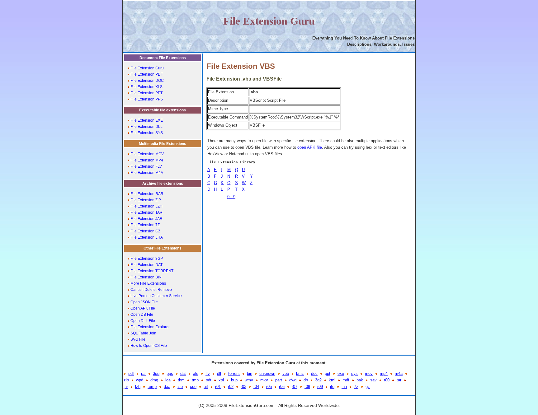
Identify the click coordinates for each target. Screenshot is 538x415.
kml (332, 380)
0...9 (231, 196)
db (306, 380)
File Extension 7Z (145, 225)
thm (181, 380)
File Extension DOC (147, 80)
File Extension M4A (146, 172)
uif (206, 386)
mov (369, 373)
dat (183, 373)
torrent (234, 373)
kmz (300, 373)
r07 (294, 386)
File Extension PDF (146, 74)
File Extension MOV (147, 154)
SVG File (137, 339)
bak (359, 380)
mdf (345, 380)
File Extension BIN (146, 277)
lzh (137, 386)
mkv (264, 380)
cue (193, 386)
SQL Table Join (143, 333)
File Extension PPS (146, 99)
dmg (154, 380)
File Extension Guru (147, 68)
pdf (131, 373)
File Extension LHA (146, 237)
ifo (332, 386)
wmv (249, 380)
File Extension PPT (146, 93)
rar (143, 373)
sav (373, 380)
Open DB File (141, 314)
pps (170, 373)
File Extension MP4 (146, 160)
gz (368, 386)
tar (399, 380)
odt (208, 380)
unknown (267, 373)
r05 (269, 386)
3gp (156, 373)
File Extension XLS (146, 87)
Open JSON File (144, 302)
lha (344, 386)
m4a (399, 373)
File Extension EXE (146, 120)
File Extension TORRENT (151, 271)
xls (195, 373)
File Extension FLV (146, 166)
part (278, 380)
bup (234, 380)
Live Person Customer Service (156, 296)
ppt (327, 373)
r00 (386, 380)
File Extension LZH (146, 206)
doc (314, 373)
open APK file (309, 147)
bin (249, 373)
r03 (243, 386)
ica (168, 380)
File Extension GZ (145, 231)
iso (180, 386)
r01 (218, 386)
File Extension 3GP (146, 258)
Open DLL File (142, 321)
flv (207, 373)
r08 (307, 386)
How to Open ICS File (148, 345)
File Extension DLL (146, 126)
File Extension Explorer (150, 327)
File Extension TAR (146, 212)
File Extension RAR (146, 194)
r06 (282, 386)
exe (340, 373)
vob (285, 373)
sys (354, 373)
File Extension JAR (146, 219)
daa (167, 386)
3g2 (318, 380)
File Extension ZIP (145, 200)
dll (219, 373)
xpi (221, 380)
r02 (231, 386)
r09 (320, 386)
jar (126, 386)
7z (356, 386)
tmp (195, 380)
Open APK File (142, 308)
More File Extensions (148, 283)
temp (152, 386)
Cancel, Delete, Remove (151, 289)
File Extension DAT (146, 265)
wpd (139, 380)
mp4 (384, 373)
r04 (256, 386)
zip (126, 380)
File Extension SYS (146, 133)
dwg (292, 380)
